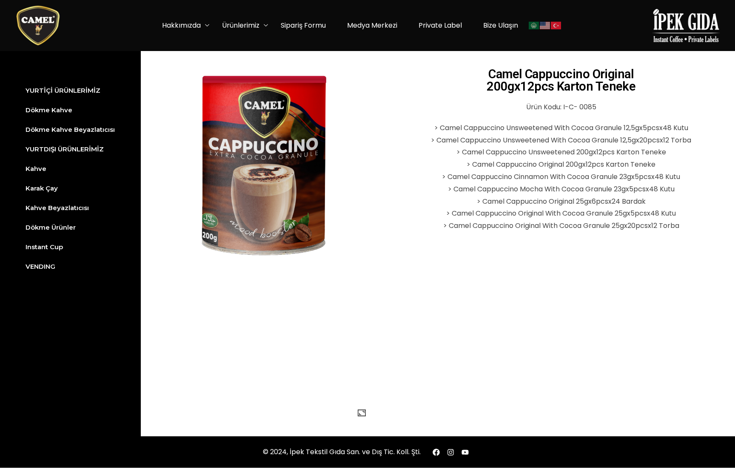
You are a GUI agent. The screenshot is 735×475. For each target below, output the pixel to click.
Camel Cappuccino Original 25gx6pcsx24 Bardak (564, 201)
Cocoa (582, 128)
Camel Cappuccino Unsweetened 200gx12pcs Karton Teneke (564, 152)
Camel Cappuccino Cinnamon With (507, 177)
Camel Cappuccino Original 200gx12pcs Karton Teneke (563, 164)
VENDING (40, 266)
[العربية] (534, 26)
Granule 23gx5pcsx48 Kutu (634, 177)
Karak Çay (42, 188)
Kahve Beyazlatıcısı (57, 208)
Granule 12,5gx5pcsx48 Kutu (640, 128)
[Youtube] (465, 452)
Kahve (36, 169)
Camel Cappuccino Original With (507, 213)
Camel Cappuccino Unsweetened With (505, 128)
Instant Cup (44, 247)
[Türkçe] (556, 26)
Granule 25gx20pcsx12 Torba (630, 225)
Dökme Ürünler (51, 227)
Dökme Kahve (49, 110)
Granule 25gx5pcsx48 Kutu (630, 213)
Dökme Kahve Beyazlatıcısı (70, 129)
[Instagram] (451, 452)
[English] (545, 26)
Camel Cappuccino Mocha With (507, 189)
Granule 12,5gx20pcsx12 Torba (640, 140)
